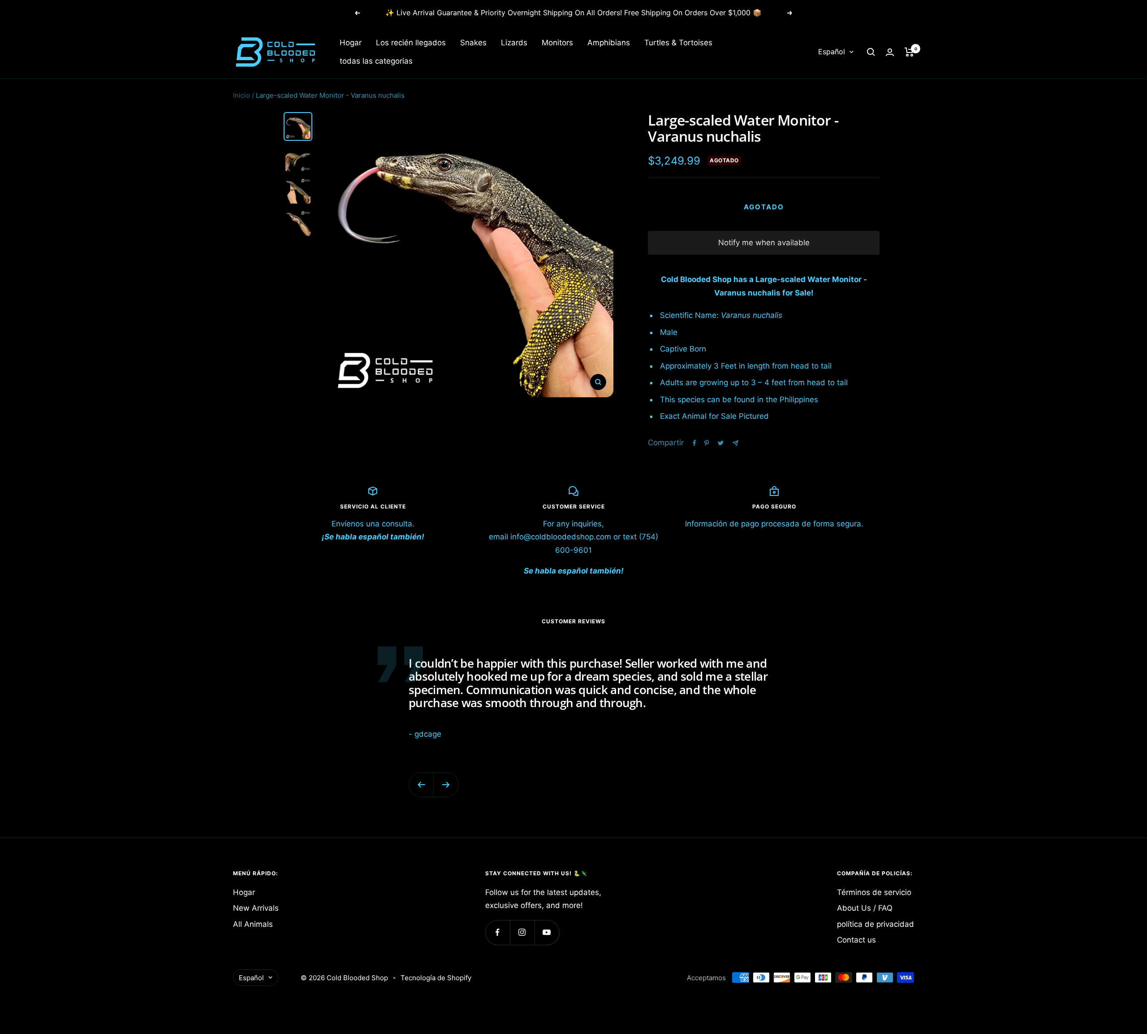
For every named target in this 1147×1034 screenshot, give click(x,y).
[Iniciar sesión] (890, 52)
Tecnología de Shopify (436, 977)
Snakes (473, 42)
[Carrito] (909, 52)
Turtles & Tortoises (678, 42)
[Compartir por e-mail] (735, 443)
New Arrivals (256, 908)
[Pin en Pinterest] (706, 443)
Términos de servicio (874, 892)
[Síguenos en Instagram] (522, 932)
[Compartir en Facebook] (694, 443)
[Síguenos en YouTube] (547, 932)
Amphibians (608, 42)
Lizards (514, 42)
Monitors (557, 42)
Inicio (241, 95)
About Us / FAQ (865, 908)
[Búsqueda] (871, 52)
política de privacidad (875, 924)
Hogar (351, 42)
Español (831, 52)
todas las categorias (376, 60)
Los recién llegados (411, 42)
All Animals (253, 924)
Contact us (856, 939)
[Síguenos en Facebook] (497, 932)
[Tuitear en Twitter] (720, 443)
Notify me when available (764, 242)
